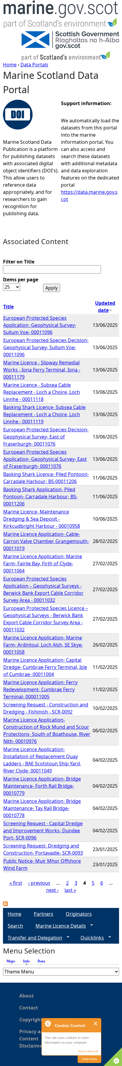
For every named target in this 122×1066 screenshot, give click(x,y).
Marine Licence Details (58, 926)
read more (89, 1059)
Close (96, 1024)
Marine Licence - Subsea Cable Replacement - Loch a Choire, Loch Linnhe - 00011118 (41, 392)
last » (70, 890)
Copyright (31, 1019)
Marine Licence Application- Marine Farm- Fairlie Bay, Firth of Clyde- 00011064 (42, 563)
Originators (79, 914)
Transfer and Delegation (32, 937)
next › (52, 890)
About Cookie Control (48, 1023)
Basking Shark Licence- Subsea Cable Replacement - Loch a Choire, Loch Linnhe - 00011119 (44, 414)
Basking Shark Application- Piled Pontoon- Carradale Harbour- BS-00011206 (40, 496)
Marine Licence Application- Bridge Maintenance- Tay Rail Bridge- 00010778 (42, 808)
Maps (11, 961)
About (26, 995)
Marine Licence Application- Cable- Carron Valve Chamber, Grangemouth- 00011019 (46, 541)
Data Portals (34, 64)
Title (8, 306)
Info (28, 961)
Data (41, 961)
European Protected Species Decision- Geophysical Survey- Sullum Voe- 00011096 (46, 347)
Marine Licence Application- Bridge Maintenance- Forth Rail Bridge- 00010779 (42, 785)
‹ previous (39, 883)
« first (15, 883)
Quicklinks (90, 937)
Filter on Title (18, 261)
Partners (43, 914)
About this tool (88, 1051)
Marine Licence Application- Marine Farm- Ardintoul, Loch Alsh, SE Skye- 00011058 (43, 644)
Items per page (20, 279)
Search (15, 926)
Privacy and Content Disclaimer (33, 1038)
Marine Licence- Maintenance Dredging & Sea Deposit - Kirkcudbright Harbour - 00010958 (41, 518)
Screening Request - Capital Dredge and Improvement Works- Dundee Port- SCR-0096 (43, 830)
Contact (28, 1007)
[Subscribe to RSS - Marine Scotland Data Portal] (5, 904)
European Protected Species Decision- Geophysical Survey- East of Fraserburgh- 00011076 (46, 436)
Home (10, 64)
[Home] (61, 15)
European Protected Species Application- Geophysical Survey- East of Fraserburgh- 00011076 (45, 459)
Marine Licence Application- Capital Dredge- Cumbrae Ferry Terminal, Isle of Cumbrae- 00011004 (45, 667)
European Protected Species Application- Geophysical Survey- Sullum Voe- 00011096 (39, 325)
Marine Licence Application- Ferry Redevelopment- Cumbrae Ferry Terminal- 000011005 (40, 689)
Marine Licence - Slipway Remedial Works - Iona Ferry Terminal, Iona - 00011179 (41, 369)
